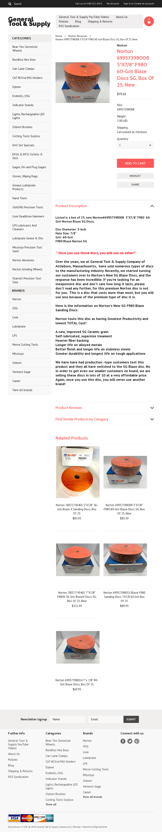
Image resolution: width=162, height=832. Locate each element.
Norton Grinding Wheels (27, 269)
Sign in (127, 3)
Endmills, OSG (21, 96)
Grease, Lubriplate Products (24, 187)
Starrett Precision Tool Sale (26, 280)
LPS (14, 335)
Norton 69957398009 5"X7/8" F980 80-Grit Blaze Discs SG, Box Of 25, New (124, 509)
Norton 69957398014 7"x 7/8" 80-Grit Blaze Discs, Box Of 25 (77, 682)
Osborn (17, 363)
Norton (16, 299)
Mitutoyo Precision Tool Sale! (27, 249)
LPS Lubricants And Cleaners (24, 227)
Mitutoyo (18, 354)
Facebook (123, 741)
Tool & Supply (29, 22)
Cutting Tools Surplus (26, 136)
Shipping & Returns (100, 21)
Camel (16, 381)
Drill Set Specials (23, 145)
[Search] (9, 4)
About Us (122, 17)
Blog (78, 21)
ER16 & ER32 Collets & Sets (27, 156)
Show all (51, 804)
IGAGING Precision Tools (27, 207)
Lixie (15, 317)
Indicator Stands (23, 105)
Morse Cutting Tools (25, 344)
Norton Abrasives (23, 260)
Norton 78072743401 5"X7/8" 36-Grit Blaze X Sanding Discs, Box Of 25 (77, 509)
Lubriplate (18, 326)
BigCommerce (100, 826)
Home (59, 36)
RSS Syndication (69, 26)
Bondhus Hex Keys (24, 59)
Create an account (144, 3)
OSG (15, 308)
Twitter (129, 741)
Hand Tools (19, 198)
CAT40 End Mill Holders (27, 78)
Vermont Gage (21, 372)
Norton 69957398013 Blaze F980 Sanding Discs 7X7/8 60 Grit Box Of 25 (124, 597)
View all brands (22, 390)
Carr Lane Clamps (23, 69)
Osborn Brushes (22, 127)
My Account (113, 3)
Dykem (16, 87)
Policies (63, 21)
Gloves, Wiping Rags (25, 176)
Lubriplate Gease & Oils (27, 238)
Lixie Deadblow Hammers (28, 216)
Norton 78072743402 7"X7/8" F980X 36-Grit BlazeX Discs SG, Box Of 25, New (77, 597)
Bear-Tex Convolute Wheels (25, 48)
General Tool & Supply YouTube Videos (84, 17)
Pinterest (136, 741)
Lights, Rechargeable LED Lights (28, 116)
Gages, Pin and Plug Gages (29, 167)
